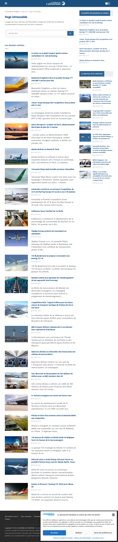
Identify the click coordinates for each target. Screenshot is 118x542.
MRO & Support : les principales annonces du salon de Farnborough (102, 162)
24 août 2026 (36, 59)
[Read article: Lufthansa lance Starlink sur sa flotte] (16, 218)
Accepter (54, 533)
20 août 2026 (36, 214)
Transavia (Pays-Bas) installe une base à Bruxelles (52, 169)
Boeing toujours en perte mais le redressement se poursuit (102, 125)
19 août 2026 (36, 311)
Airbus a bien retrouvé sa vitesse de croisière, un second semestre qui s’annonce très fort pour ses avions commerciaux (102, 99)
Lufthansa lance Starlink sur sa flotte (47, 211)
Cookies (7, 519)
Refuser (79, 533)
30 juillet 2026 (98, 106)
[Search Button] (70, 33)
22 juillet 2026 (98, 183)
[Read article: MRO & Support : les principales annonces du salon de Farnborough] (85, 163)
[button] (113, 515)
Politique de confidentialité (82, 538)
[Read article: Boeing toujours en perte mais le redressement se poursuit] (85, 126)
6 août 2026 (97, 90)
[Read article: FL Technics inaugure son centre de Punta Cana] (16, 402)
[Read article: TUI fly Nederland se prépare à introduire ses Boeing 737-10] (16, 263)
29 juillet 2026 (98, 129)
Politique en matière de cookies (63, 538)
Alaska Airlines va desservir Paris (45, 149)
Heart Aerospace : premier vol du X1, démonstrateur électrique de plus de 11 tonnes (94, 51)
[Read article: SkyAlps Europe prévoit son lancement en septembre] (16, 238)
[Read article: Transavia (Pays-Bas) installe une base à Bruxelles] (16, 176)
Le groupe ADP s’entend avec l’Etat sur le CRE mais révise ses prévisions (102, 113)
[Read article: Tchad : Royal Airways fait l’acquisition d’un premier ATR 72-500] (16, 110)
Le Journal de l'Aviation (12, 11)
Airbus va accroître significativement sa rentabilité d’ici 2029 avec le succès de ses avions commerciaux (102, 176)
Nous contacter (26, 516)
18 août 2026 (36, 421)
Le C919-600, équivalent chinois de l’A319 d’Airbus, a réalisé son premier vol (103, 136)
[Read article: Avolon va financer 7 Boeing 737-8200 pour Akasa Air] (16, 491)
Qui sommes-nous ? (98, 538)
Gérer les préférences (103, 533)
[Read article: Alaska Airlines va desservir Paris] (16, 156)
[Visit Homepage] (56, 3)
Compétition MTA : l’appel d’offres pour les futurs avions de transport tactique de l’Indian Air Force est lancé (52, 305)
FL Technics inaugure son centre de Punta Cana (51, 395)
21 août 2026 (36, 152)
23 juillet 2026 (98, 155)
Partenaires (38, 516)
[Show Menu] (6, 3)
